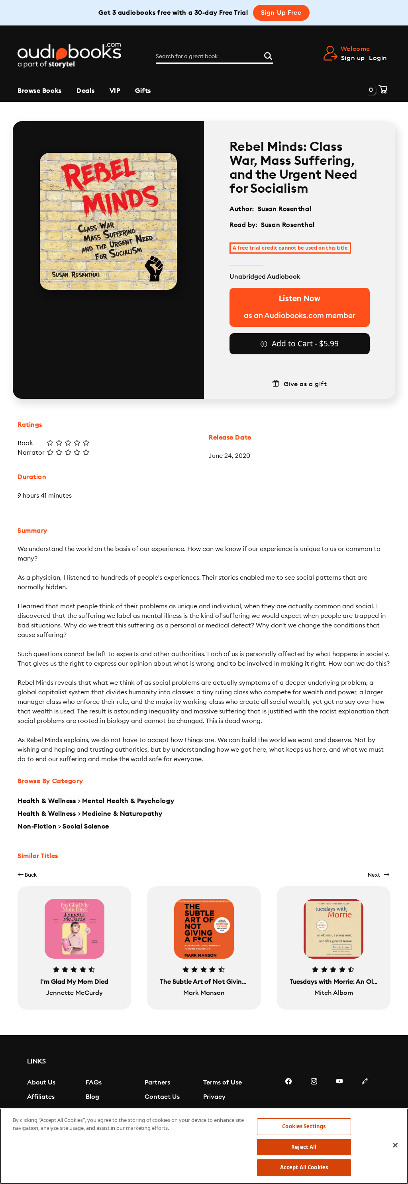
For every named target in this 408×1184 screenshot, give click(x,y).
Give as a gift (305, 384)
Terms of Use (222, 1082)
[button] (27, 875)
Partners (157, 1082)
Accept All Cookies (304, 1167)
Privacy (214, 1097)
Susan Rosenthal (284, 209)
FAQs (94, 1082)
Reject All (303, 1147)
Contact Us (162, 1097)
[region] (204, 1146)
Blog (92, 1097)
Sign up (353, 58)
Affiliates (41, 1097)
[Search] (268, 55)
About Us (41, 1082)
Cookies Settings (304, 1126)
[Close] (395, 1145)
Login (378, 58)
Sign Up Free (281, 13)
